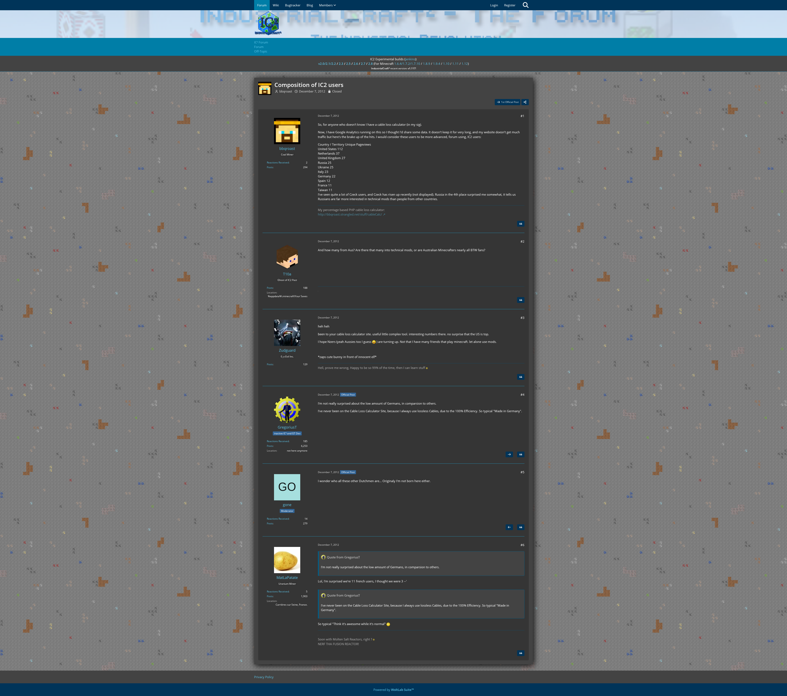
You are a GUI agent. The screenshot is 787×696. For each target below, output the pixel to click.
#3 (522, 318)
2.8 (370, 64)
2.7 (363, 64)
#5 (522, 472)
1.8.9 (426, 64)
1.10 (446, 64)
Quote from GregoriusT (343, 557)
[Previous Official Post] (509, 527)
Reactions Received (278, 162)
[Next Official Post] (509, 454)
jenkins (410, 59)
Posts (270, 167)
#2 (522, 241)
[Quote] (520, 224)
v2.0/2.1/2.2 (327, 64)
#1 (522, 116)
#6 (522, 545)
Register (509, 5)
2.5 (348, 64)
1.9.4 (436, 64)
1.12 (465, 64)
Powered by (393, 690)
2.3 (341, 64)
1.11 (455, 64)
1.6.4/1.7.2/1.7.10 (407, 64)
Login (494, 5)
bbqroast (285, 91)
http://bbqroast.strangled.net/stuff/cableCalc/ (350, 214)
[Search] (526, 5)
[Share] (525, 102)
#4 (522, 394)
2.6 (356, 64)
